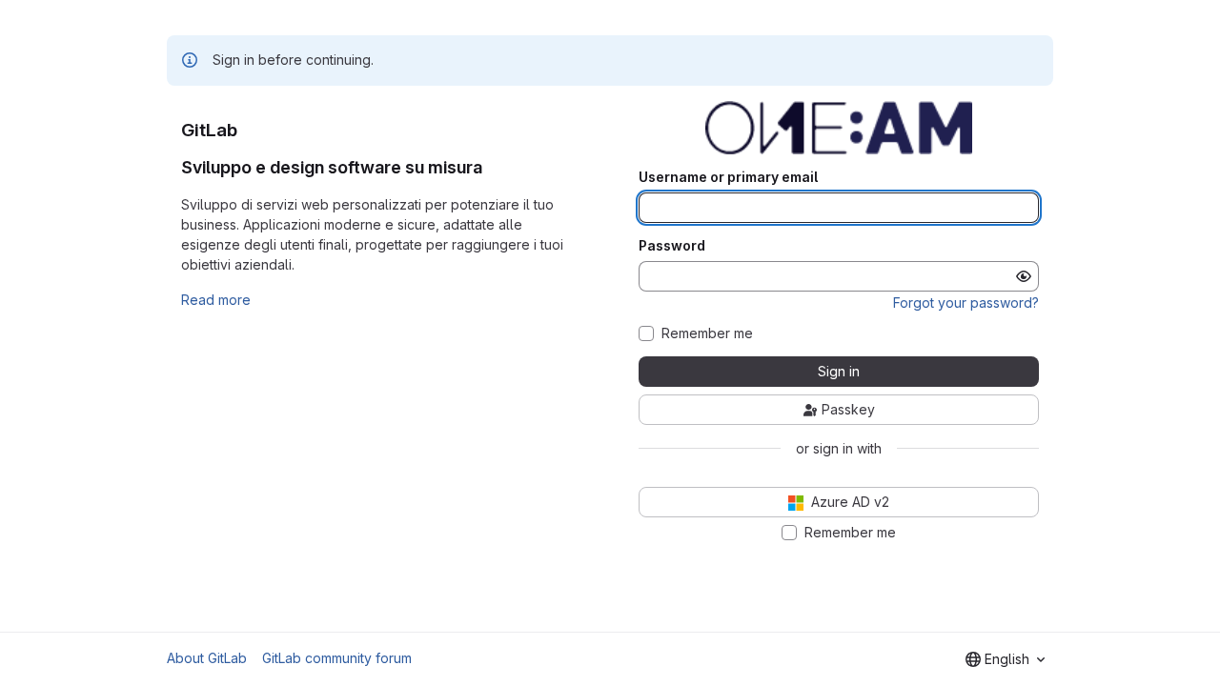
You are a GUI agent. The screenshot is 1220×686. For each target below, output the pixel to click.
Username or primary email (728, 177)
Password (672, 245)
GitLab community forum (337, 658)
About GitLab (207, 658)
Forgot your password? (966, 302)
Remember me (707, 333)
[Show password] (1023, 276)
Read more (216, 300)
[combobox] (1005, 659)
